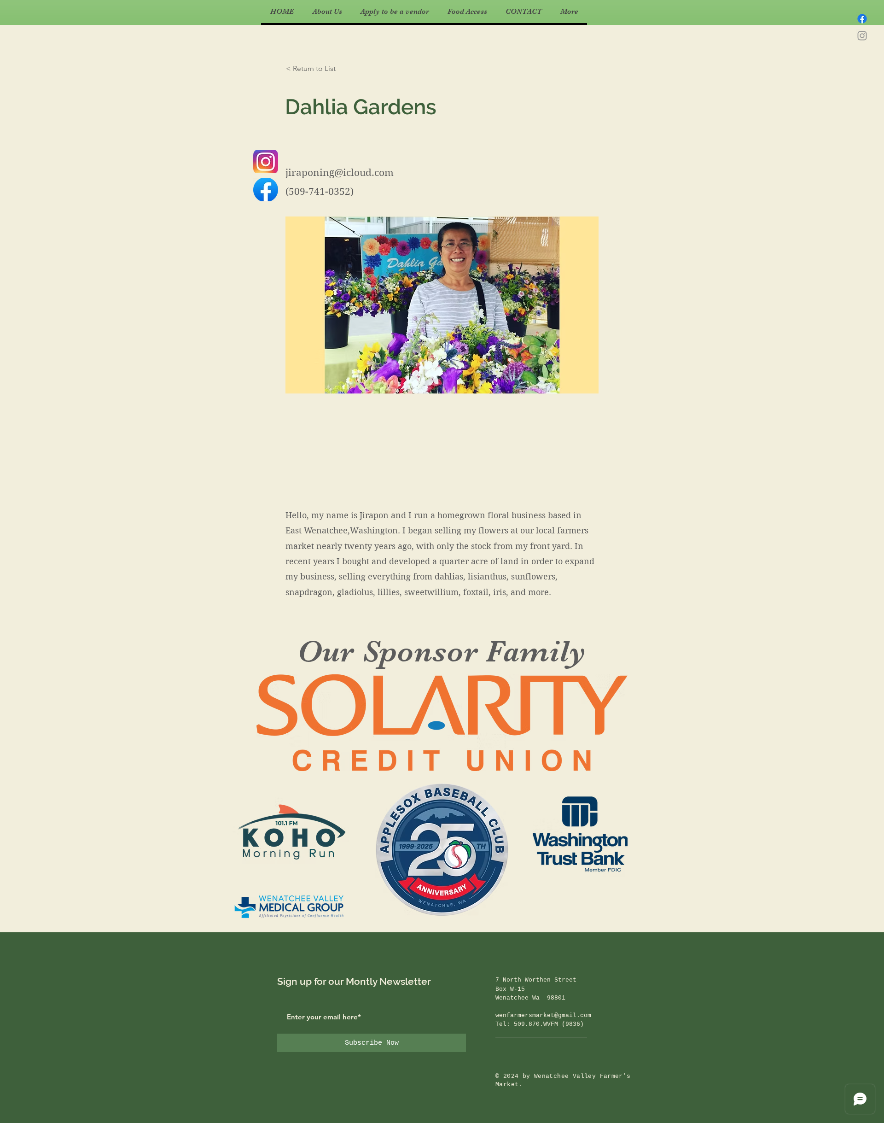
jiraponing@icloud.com (339, 172)
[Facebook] (862, 18)
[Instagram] (862, 35)
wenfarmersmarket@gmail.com (543, 1015)
